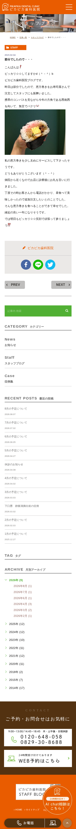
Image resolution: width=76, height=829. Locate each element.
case (10, 378)
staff (14, 47)
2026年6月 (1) (23, 598)
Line (38, 265)
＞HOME (17, 809)
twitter (50, 265)
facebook (26, 265)
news (10, 341)
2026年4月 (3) (23, 604)
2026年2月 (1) (23, 615)
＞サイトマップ (31, 809)
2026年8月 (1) (23, 586)
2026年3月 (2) (23, 610)
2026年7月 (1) (23, 592)
